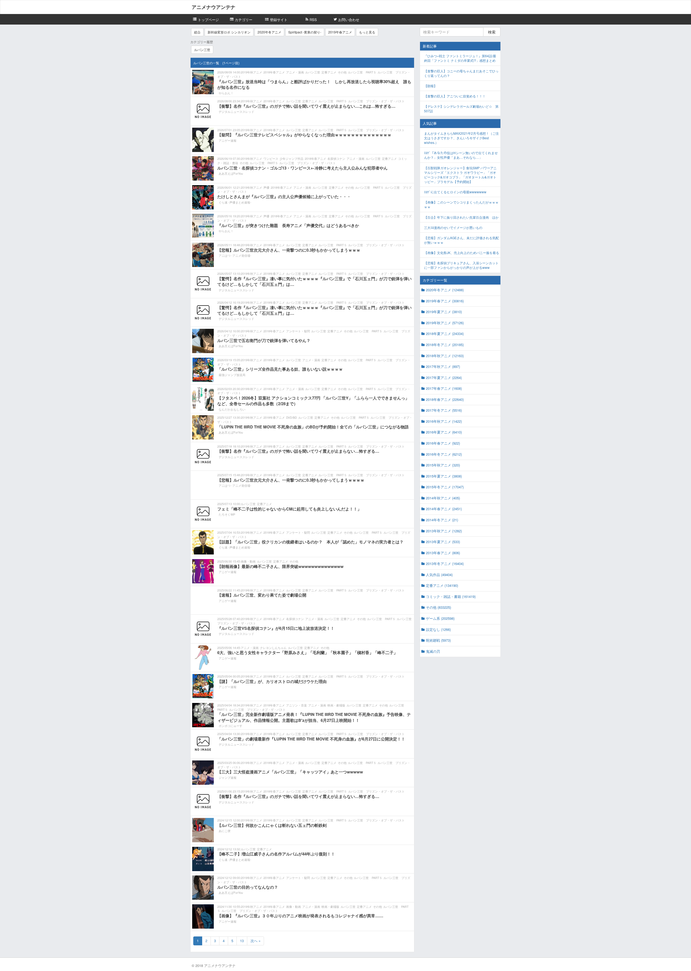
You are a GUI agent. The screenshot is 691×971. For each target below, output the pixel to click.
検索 (492, 32)
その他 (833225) (438, 607)
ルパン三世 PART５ (362, 72)
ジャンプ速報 (227, 777)
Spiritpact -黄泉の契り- (304, 32)
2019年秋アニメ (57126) (445, 322)
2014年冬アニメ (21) (442, 519)
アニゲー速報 (227, 140)
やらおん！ (226, 93)
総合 (197, 32)
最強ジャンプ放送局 (232, 375)
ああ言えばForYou (231, 173)
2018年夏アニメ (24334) (445, 333)
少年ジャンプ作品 (291, 158)
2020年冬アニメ (269, 32)
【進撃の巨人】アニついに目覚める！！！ (455, 96)
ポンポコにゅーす (230, 725)
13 (242, 940)
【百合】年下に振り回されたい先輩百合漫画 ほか (461, 217)
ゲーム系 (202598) (440, 618)
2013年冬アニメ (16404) (445, 563)
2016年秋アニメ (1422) (444, 421)
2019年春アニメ (340, 32)
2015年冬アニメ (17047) (445, 486)
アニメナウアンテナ (213, 7)
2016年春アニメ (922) (443, 443)
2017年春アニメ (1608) (444, 388)
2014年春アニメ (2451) (444, 508)
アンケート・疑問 (298, 331)
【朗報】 (430, 85)
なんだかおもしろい (232, 409)
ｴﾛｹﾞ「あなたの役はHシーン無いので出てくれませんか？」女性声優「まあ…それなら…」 (461, 155)
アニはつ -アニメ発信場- (235, 255)
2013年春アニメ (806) (443, 552)
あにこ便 (225, 830)
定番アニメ (328, 72)
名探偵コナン (336, 158)
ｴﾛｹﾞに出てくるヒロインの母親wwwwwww (455, 192)
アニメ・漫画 (295, 72)
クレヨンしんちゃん (273, 647)
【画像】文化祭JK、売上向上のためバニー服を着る (461, 252)
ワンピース (270, 158)
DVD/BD (291, 417)
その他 (342, 72)
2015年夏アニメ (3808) (444, 476)
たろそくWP (227, 514)
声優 (266, 187)
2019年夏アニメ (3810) (444, 311)
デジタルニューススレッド (236, 111)
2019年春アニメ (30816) (445, 300)
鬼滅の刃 (433, 651)
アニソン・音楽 (296, 705)
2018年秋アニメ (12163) (445, 355)
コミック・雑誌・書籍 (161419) (451, 596)
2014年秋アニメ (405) (443, 497)
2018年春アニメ (274, 72)
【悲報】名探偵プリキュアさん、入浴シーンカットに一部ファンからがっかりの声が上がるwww (461, 265)
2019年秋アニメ (251, 72)
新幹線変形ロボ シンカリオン (229, 32)
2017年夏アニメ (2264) (444, 377)
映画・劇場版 (336, 705)
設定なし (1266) (438, 629)
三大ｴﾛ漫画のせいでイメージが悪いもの (453, 227)
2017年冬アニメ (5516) (444, 410)
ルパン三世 (202, 49)
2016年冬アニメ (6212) (444, 454)
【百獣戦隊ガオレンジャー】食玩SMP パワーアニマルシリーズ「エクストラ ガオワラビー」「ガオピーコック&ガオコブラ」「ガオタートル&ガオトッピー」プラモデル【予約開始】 (460, 174)
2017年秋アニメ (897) (443, 366)
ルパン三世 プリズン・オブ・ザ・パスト (376, 101)
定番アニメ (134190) (442, 585)
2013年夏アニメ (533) (443, 541)
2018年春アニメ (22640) (445, 399)
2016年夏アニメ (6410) (444, 432)
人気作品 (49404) (439, 574)
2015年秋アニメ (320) (443, 465)
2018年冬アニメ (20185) (445, 344)
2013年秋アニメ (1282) (444, 530)
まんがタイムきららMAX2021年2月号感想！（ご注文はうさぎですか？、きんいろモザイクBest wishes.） (461, 138)
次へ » (255, 940)
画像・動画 (248, 561)
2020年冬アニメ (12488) (445, 289)
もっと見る (367, 32)
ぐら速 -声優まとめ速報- (235, 202)
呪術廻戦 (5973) (438, 640)
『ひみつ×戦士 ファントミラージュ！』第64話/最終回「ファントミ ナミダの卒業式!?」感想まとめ (460, 58)
